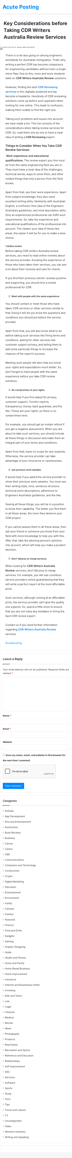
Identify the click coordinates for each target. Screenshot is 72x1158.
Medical (9, 1017)
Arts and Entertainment (18, 821)
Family (8, 903)
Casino (9, 849)
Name (7, 715)
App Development (15, 816)
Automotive (11, 827)
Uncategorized (13, 1120)
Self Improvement (15, 1066)
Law (7, 1001)
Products (10, 1039)
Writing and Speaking (17, 1137)
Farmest (9, 908)
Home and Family (14, 963)
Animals (9, 810)
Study (8, 1093)
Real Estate (11, 1044)
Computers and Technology (20, 865)
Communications (14, 859)
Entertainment (13, 892)
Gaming (9, 941)
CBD (7, 854)
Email (7, 728)
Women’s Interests (15, 1131)
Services (10, 1077)
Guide (8, 952)
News (8, 1028)
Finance (9, 925)
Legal (8, 1006)
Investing (10, 990)
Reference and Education (19, 1055)
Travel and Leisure (15, 1110)
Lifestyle (10, 1012)
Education (10, 887)
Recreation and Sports (17, 1050)
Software (10, 1082)
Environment (12, 897)
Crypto (9, 876)
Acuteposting (13, 643)
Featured (10, 919)
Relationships (12, 1061)
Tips (7, 1104)
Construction (12, 870)
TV (6, 1115)
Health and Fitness (15, 957)
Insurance (10, 979)
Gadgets (9, 936)
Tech (7, 1099)
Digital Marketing (14, 881)
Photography (12, 1033)
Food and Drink (13, 930)
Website (7, 742)
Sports (8, 1088)
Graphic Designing (15, 946)
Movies (9, 1023)
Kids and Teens (13, 995)
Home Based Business (17, 968)
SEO (7, 1071)
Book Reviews (13, 832)
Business (10, 838)
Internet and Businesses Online (22, 984)
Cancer (9, 843)
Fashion (9, 914)
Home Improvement (16, 974)
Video (8, 1126)
